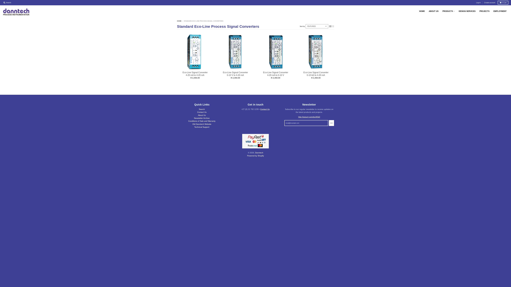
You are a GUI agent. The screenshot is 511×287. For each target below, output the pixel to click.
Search (202, 109)
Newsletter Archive (202, 118)
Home (179, 21)
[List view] (333, 26)
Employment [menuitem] (500, 11)
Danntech (259, 153)
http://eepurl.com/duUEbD (309, 117)
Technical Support (201, 127)
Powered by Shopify (255, 156)
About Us (202, 115)
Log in (478, 3)
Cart (504, 3)
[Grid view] (330, 26)
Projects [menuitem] (484, 11)
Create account (489, 3)
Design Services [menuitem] (467, 11)
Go (331, 123)
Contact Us (202, 112)
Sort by (302, 26)
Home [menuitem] (422, 11)
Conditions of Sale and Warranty (201, 121)
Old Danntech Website (201, 124)
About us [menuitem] (433, 11)
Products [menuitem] (447, 11)
